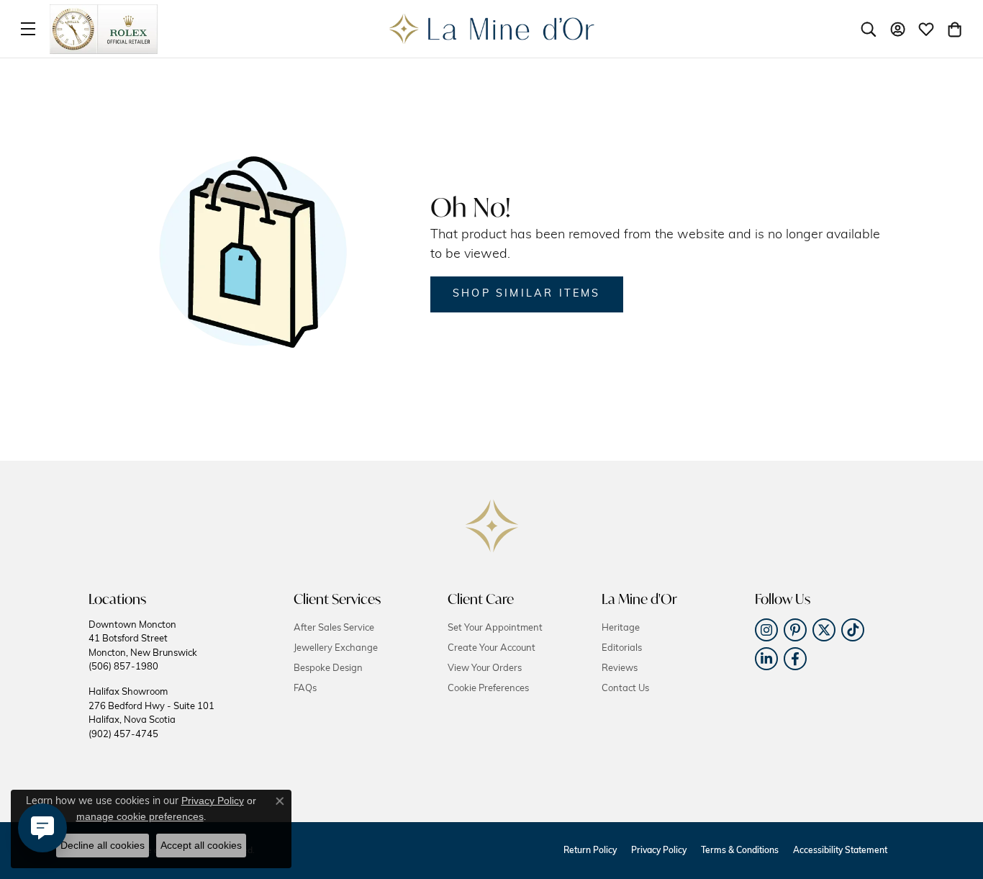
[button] (868, 29)
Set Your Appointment (495, 628)
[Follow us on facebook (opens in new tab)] (795, 658)
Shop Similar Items (527, 294)
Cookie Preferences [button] (488, 688)
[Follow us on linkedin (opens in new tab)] (766, 658)
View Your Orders (485, 668)
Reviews (620, 668)
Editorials (622, 648)
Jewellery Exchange (336, 648)
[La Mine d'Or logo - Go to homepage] (491, 29)
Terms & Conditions (740, 851)
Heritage (621, 628)
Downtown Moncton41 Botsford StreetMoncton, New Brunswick (143, 646)
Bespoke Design (328, 668)
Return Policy (590, 851)
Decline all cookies (102, 845)
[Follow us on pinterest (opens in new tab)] (795, 629)
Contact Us (625, 688)
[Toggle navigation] (28, 29)
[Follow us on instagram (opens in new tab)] (766, 629)
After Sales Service (334, 628)
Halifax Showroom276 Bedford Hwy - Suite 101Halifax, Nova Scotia (151, 713)
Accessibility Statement (840, 851)
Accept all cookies (201, 845)
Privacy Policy (659, 851)
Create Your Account (491, 648)
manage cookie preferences (140, 816)
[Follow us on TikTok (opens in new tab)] (852, 629)
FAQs (305, 688)
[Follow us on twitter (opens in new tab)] (823, 629)
